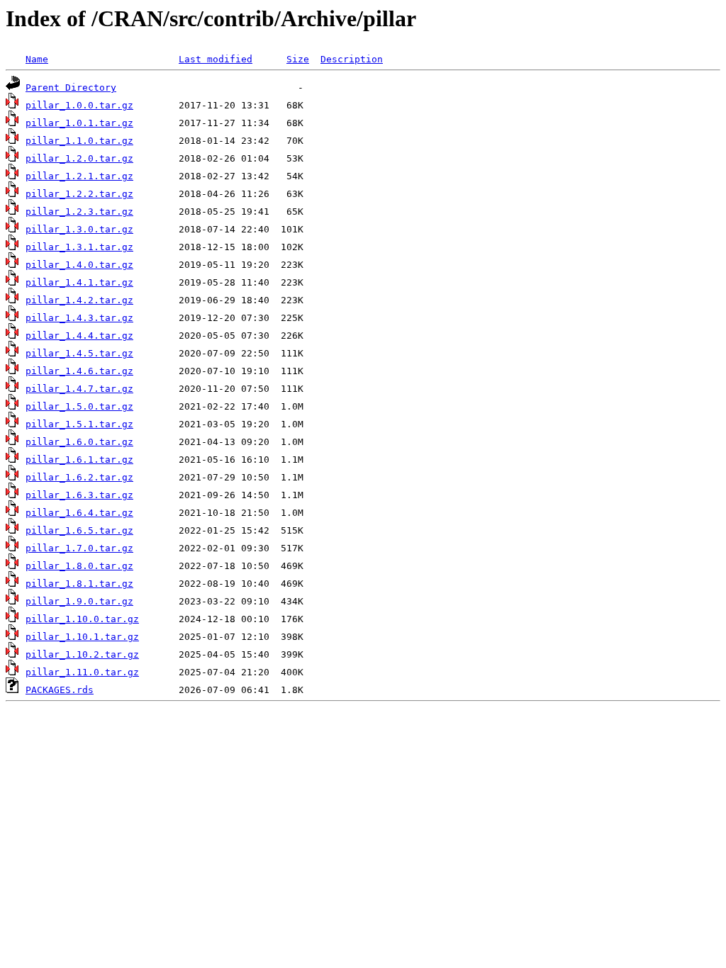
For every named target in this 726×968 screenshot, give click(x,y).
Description (351, 59)
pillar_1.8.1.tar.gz (79, 583)
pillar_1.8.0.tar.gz (79, 566)
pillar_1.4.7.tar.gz (79, 388)
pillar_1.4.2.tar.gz (79, 300)
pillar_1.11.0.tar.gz (82, 672)
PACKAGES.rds (60, 690)
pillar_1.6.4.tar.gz (79, 512)
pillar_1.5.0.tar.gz (79, 406)
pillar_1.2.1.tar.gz (79, 176)
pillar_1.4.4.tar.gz (79, 335)
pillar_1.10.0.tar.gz (82, 619)
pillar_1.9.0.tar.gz (79, 601)
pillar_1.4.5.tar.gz (79, 353)
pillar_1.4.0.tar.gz (79, 264)
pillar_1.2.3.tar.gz (79, 211)
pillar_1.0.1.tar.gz (79, 123)
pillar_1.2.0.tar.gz (79, 158)
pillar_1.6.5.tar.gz (79, 530)
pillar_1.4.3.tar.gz (79, 318)
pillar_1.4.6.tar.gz (79, 371)
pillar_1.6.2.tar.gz (79, 477)
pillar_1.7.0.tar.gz (79, 548)
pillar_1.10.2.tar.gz (82, 654)
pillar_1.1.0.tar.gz (79, 140)
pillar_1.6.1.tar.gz (79, 459)
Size (297, 59)
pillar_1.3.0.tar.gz (79, 229)
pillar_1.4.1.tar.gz (79, 282)
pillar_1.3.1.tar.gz (79, 247)
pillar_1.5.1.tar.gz (79, 424)
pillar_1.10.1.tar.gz (82, 636)
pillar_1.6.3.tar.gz (79, 495)
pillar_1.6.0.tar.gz (79, 442)
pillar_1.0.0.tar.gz (79, 105)
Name (37, 59)
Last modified (215, 59)
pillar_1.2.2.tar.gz (79, 193)
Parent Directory (71, 87)
